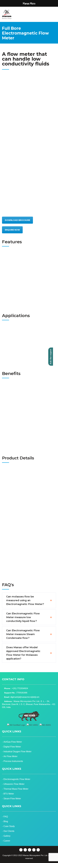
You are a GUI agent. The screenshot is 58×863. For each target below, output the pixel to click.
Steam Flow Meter (12, 798)
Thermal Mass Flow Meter (16, 789)
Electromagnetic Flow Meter (17, 779)
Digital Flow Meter (12, 747)
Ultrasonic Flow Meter (14, 784)
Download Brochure (17, 220)
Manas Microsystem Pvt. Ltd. (35, 855)
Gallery (7, 836)
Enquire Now (12, 230)
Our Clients (9, 831)
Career (7, 841)
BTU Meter (9, 794)
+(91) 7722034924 (20, 688)
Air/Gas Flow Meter (13, 742)
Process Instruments (13, 761)
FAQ (6, 816)
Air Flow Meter (10, 756)
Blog (6, 821)
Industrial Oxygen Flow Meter (17, 751)
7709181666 (21, 693)
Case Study (9, 826)
